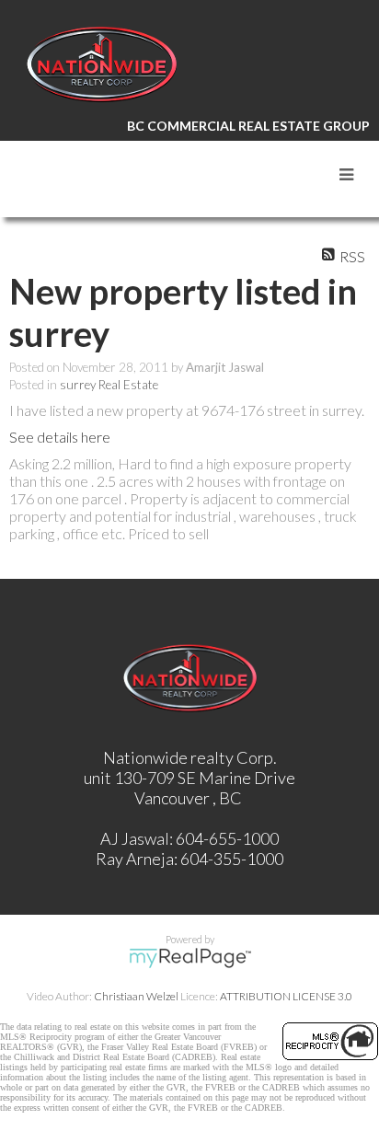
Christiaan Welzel (136, 996)
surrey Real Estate (109, 384)
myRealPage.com (190, 958)
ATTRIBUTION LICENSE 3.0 (286, 996)
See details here (59, 436)
